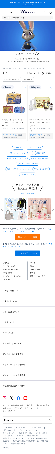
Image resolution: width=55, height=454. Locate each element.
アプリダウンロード (27, 253)
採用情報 (6, 438)
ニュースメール (9, 411)
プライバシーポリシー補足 (12, 433)
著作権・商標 (40, 433)
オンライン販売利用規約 (13, 405)
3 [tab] (30, 7)
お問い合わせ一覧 (9, 430)
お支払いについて (10, 301)
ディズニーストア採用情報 (14, 375)
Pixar (32, 266)
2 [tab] (28, 7)
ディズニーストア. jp (9, 135)
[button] (2, 209)
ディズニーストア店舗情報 (14, 365)
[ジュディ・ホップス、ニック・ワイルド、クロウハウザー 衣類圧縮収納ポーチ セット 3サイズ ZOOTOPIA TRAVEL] (14, 103)
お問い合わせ (8, 333)
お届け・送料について (12, 290)
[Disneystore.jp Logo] (27, 12)
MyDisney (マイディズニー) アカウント (19, 408)
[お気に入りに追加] (24, 87)
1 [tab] (26, 7)
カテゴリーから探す (10, 266)
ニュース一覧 (7, 428)
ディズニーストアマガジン (12, 276)
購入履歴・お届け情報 (12, 343)
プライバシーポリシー (27, 430)
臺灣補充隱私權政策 (18, 444)
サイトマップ (7, 279)
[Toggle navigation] (5, 12)
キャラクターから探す (11, 269)
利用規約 (28, 433)
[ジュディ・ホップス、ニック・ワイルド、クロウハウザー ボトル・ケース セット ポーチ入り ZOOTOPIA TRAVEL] (41, 103)
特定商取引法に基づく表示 (38, 405)
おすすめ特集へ (27, 193)
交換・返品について (11, 312)
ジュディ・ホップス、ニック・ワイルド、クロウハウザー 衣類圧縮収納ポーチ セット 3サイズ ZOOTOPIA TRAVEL (13, 121)
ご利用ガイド (8, 322)
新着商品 (6, 263)
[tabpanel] (27, 4)
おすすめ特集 (7, 273)
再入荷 (32, 273)
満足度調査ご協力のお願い (14, 386)
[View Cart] (51, 12)
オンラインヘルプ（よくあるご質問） (29, 428)
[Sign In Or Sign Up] (11, 12)
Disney (32, 263)
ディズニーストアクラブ (13, 354)
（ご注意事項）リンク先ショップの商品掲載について (22, 436)
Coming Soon (35, 269)
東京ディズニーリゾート (39, 276)
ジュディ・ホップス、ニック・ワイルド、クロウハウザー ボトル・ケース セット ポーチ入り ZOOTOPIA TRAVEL (40, 121)
